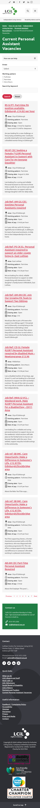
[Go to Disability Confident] (19, 759)
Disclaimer (6, 711)
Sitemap (5, 709)
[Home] (20, 733)
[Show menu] (35, 10)
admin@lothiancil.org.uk (17, 658)
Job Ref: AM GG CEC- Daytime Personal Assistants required (16, 204)
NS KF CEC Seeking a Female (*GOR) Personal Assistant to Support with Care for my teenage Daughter (18, 156)
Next (35, 596)
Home (4, 26)
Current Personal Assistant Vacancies (17, 692)
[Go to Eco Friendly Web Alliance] (19, 770)
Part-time (7, 79)
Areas (4, 64)
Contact (5, 718)
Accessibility (7, 706)
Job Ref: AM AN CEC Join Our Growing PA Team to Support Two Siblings (18, 297)
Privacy (5, 714)
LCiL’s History (7, 687)
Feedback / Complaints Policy (14, 704)
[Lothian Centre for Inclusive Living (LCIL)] (9, 11)
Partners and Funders (10, 690)
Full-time (7, 77)
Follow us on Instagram (31, 3)
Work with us (7, 680)
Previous (9, 596)
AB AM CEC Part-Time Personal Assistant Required (16, 566)
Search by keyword (10, 86)
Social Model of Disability (12, 685)
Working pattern (9, 74)
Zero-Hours (8, 82)
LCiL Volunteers (8, 683)
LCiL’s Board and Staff (11, 678)
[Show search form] (27, 10)
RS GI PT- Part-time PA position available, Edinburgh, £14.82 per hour (20, 108)
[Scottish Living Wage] (18, 782)
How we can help (15, 26)
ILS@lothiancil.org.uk (17, 624)
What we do (7, 676)
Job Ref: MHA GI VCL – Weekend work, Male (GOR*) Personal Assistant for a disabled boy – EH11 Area (19, 404)
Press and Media (8, 716)
